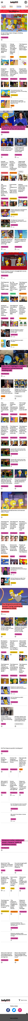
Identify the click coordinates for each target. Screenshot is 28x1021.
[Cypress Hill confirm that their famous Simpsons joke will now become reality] (5, 443)
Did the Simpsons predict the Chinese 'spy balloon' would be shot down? (4, 549)
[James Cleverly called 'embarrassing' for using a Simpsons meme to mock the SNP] (23, 419)
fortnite (3, 56)
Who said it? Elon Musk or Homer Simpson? (4, 783)
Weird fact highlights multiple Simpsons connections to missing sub (14, 368)
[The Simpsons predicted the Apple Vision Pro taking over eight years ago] (7, 234)
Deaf (21, 769)
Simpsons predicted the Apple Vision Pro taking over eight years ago (6, 242)
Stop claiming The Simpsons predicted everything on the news (13, 998)
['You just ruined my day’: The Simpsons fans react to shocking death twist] (5, 93)
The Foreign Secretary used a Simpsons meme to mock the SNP (23, 406)
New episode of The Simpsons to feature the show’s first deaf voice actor (22, 762)
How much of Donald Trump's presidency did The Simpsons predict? (20, 481)
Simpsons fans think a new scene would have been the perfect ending (21, 629)
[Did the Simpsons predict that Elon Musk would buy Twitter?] (5, 581)
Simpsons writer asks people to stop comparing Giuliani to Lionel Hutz (11, 985)
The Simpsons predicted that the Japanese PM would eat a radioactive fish (23, 286)
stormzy (3, 724)
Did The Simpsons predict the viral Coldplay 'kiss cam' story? (14, 72)
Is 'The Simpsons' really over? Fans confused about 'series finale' (19, 150)
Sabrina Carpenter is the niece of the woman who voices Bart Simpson (22, 188)
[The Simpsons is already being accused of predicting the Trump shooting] (13, 178)
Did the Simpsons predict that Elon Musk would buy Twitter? (18, 579)
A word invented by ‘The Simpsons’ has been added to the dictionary (18, 924)
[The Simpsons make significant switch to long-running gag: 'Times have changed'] (5, 299)
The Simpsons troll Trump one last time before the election (4, 999)
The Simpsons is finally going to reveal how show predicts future (23, 668)
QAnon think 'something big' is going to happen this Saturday (23, 643)
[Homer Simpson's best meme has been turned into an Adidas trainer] (23, 324)
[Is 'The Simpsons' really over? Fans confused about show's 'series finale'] (21, 142)
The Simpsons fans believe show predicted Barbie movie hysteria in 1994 (14, 310)
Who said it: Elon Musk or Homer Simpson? (18, 815)
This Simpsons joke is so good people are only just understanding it (5, 407)
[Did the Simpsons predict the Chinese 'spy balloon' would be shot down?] (5, 562)
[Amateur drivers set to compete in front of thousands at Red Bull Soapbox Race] (21, 711)
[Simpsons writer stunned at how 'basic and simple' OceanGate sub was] (7, 383)
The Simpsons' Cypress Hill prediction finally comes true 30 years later (18, 221)
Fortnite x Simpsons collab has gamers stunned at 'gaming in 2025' (4, 48)
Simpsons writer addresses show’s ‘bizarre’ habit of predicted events (13, 842)
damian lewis (14, 334)
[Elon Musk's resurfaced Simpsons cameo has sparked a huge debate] (5, 657)
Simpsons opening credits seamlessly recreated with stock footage (19, 934)
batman (12, 556)
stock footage (14, 938)
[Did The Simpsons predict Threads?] (5, 343)
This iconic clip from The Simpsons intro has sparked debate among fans (6, 955)
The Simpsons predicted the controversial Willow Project (13, 511)
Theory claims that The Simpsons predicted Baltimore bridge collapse (19, 211)
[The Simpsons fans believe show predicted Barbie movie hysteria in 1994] (14, 324)
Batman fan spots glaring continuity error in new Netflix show (14, 547)
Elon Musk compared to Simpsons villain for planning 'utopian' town (23, 526)
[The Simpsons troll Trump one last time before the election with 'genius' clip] (4, 1013)
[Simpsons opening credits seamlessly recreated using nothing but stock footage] (5, 937)
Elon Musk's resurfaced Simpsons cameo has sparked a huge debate (4, 644)
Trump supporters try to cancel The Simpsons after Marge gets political (23, 1000)
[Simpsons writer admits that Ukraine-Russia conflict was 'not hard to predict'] (23, 798)
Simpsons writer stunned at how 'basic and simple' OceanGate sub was (6, 391)
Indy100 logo (14, 2)
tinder (12, 888)
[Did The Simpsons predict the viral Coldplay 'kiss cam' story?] (14, 84)
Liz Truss (3, 634)
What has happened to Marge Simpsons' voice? (20, 241)
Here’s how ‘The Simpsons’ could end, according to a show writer (7, 865)
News (11, 6)
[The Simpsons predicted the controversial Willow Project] (14, 500)
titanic (3, 396)
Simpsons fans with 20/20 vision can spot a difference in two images (21, 391)
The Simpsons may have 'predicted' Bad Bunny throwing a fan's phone (19, 569)
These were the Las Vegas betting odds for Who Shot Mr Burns (23, 880)
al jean (3, 870)
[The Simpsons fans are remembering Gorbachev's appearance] (14, 681)
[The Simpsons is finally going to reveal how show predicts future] (23, 681)
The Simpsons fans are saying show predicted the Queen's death (5, 668)
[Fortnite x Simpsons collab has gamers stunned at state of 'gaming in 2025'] (5, 62)
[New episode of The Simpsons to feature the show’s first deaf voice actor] (23, 775)
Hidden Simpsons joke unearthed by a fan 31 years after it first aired (14, 407)
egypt (12, 56)
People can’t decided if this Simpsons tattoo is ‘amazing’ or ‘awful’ (5, 880)
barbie (12, 318)
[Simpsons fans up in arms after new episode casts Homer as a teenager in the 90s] (23, 917)
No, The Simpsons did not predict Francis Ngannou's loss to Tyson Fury (14, 286)
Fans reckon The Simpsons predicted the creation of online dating (13, 881)
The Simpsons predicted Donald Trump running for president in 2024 (12, 606)
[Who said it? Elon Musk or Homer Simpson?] (5, 798)
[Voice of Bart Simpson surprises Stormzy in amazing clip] (7, 711)
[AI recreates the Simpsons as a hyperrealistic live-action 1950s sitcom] (13, 203)
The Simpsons (14, 79)
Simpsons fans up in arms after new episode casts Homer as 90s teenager (23, 904)
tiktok (3, 888)
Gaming (19, 6)
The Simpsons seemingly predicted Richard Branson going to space (5, 904)
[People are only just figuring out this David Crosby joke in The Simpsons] (23, 562)
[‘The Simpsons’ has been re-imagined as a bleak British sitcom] (14, 917)
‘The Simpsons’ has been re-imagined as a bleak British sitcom (14, 904)
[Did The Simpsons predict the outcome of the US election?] (14, 120)
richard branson (5, 911)
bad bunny (13, 572)
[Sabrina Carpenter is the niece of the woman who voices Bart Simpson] (22, 203)
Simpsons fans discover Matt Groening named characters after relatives (5, 310)
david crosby (22, 556)
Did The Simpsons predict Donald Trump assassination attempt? (13, 166)
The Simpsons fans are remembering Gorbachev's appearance (14, 667)
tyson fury (13, 293)
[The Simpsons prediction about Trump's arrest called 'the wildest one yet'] (14, 443)
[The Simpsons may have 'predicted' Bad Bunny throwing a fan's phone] (5, 571)
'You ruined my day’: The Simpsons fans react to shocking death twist (19, 91)
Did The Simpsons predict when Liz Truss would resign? (7, 628)
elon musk (22, 533)
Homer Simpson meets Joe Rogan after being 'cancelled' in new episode (13, 785)
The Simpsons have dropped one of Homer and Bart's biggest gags (5, 286)
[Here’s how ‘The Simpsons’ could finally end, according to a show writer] (7, 858)
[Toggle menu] (2, 2)
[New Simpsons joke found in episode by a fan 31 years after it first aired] (14, 419)
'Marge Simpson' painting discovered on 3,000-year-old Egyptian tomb (13, 49)
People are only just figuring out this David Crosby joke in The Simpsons (23, 548)
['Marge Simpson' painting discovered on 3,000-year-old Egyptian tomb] (14, 62)
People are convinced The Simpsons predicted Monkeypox (18, 687)
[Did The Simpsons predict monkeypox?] (5, 700)
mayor (16, 960)
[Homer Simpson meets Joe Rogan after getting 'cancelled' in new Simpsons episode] (14, 798)
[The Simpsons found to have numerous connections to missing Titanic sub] (14, 360)
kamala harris (4, 172)
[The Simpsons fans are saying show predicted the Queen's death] (5, 681)
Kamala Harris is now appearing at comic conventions (4, 164)
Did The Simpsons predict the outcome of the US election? (13, 128)
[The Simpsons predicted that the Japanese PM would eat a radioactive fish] (23, 299)
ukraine (21, 792)
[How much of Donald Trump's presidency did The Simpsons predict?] (21, 473)
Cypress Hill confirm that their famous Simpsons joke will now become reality (4, 430)
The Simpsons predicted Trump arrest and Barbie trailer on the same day (14, 429)
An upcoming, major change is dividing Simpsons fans (12, 33)
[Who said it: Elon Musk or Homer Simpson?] (5, 817)
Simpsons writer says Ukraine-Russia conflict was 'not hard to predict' (22, 785)
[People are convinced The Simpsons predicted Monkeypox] (5, 690)
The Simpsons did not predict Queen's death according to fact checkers (14, 645)
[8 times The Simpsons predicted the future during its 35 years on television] (14, 775)
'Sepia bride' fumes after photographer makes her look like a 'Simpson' (22, 164)
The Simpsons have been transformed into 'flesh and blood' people (5, 525)
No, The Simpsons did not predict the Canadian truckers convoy (19, 804)
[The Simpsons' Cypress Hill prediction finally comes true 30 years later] (5, 223)
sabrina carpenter (23, 197)
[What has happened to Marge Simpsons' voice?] (21, 234)
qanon (21, 652)
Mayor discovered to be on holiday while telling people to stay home (21, 955)
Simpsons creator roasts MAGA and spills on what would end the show (4, 72)
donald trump (13, 172)
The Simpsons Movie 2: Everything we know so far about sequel (23, 46)
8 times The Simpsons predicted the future (14, 760)
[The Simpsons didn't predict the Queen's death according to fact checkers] (14, 657)
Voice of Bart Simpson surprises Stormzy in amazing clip (6, 719)
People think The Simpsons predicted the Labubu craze (23, 71)
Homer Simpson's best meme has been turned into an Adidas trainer (22, 310)
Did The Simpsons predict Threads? (17, 341)
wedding (21, 171)
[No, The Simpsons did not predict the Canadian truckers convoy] (5, 807)
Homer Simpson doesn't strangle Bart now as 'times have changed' (13, 271)
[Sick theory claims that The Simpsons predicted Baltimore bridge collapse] (5, 213)
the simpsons (5, 37)
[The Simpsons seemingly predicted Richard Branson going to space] (5, 917)
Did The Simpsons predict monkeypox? (17, 698)
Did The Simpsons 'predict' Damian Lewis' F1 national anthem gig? (17, 331)
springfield (22, 888)
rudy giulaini (4, 988)
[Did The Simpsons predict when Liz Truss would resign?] (7, 621)
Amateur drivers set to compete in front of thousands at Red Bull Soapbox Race (20, 719)
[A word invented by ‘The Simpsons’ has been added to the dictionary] (5, 926)
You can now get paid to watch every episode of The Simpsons (21, 865)
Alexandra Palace (19, 724)
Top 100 (3, 6)
